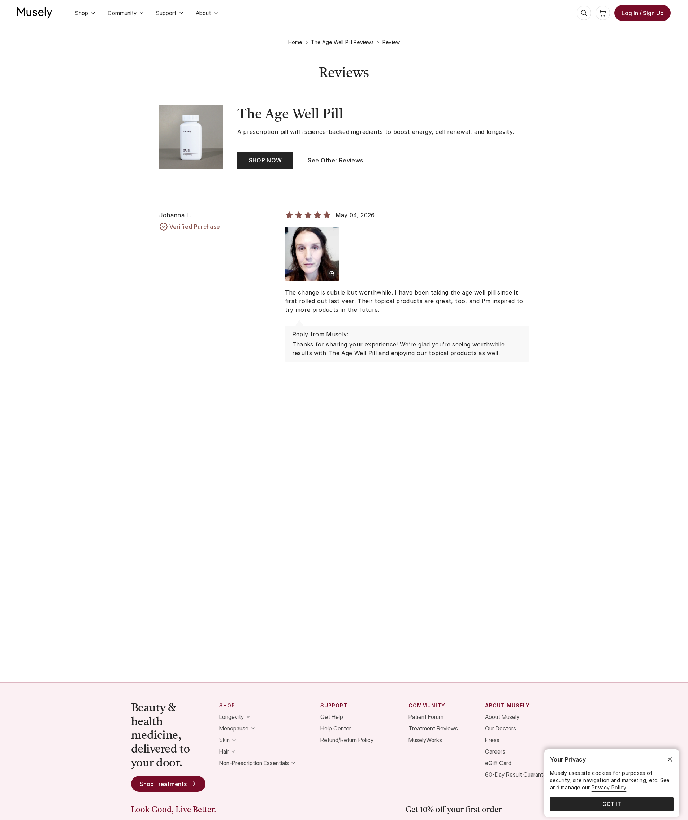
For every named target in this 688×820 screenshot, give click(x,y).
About (203, 13)
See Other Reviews (335, 160)
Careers (495, 751)
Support (166, 13)
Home (295, 42)
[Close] (670, 759)
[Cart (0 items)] (603, 13)
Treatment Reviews (433, 728)
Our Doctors (500, 728)
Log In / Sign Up (642, 13)
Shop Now (265, 160)
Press (492, 739)
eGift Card (498, 763)
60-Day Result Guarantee (517, 774)
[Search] (584, 13)
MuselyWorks (425, 739)
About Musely (502, 716)
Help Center (335, 728)
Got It (611, 804)
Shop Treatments (163, 784)
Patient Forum (425, 716)
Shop (81, 13)
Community (122, 13)
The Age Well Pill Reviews (342, 42)
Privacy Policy (609, 787)
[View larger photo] (332, 274)
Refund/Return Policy (346, 739)
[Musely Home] (34, 13)
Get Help (331, 716)
